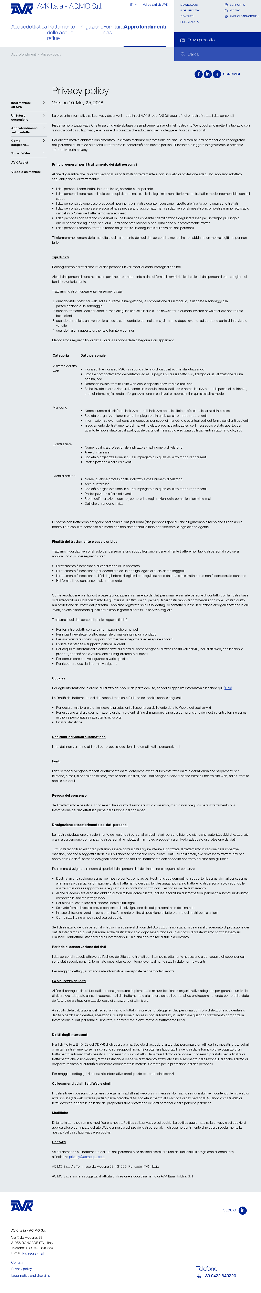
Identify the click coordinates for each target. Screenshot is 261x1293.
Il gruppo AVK (190, 10)
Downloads (189, 5)
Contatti (187, 16)
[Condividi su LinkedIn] (208, 74)
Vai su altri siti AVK (155, 4)
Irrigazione (91, 27)
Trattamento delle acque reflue (61, 33)
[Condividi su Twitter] (217, 74)
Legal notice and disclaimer (31, 1275)
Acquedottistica (29, 27)
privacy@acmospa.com (87, 1156)
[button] (29, 105)
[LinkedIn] (243, 1210)
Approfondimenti (145, 27)
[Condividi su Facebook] (199, 74)
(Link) (228, 688)
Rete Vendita (189, 22)
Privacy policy (21, 1268)
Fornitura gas (113, 30)
